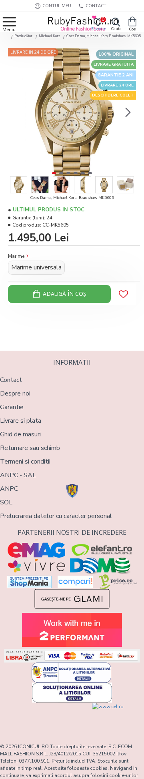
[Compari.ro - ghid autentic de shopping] (36, 717)
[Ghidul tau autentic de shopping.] (75, 582)
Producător (23, 36)
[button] (16, 112)
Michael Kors (49, 36)
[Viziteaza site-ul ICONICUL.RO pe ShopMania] (29, 582)
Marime (16, 256)
